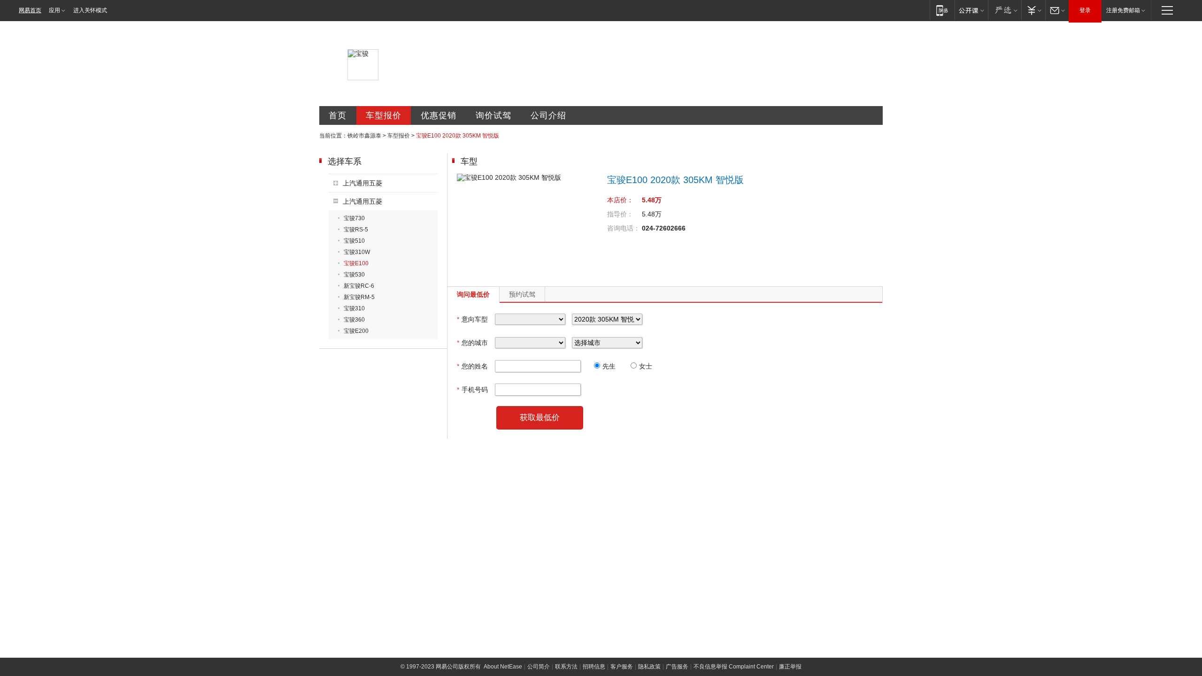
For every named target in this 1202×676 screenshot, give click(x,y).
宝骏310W (357, 252)
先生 (609, 366)
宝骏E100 (356, 263)
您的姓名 (472, 366)
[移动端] (942, 10)
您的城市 (472, 342)
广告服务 (677, 666)
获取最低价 (540, 417)
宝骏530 (354, 274)
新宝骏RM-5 (359, 297)
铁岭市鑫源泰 (364, 135)
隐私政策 (649, 666)
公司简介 (538, 666)
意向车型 (472, 319)
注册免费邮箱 (1123, 10)
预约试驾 (522, 294)
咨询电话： (623, 228)
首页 (338, 115)
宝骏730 (354, 218)
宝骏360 (354, 319)
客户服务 (621, 666)
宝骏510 (354, 241)
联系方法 (566, 666)
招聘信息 (594, 666)
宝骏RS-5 (356, 229)
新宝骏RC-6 (359, 286)
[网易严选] (1004, 10)
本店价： (620, 200)
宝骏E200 (356, 331)
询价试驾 (493, 115)
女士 (645, 366)
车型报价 (383, 115)
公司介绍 (548, 115)
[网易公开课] (971, 10)
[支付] (1033, 10)
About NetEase (503, 666)
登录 (1085, 10)
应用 (54, 10)
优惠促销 (438, 115)
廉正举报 (790, 666)
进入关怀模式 (90, 10)
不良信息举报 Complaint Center (733, 666)
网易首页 (30, 10)
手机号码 (472, 389)
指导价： (620, 214)
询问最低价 (473, 294)
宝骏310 (354, 308)
